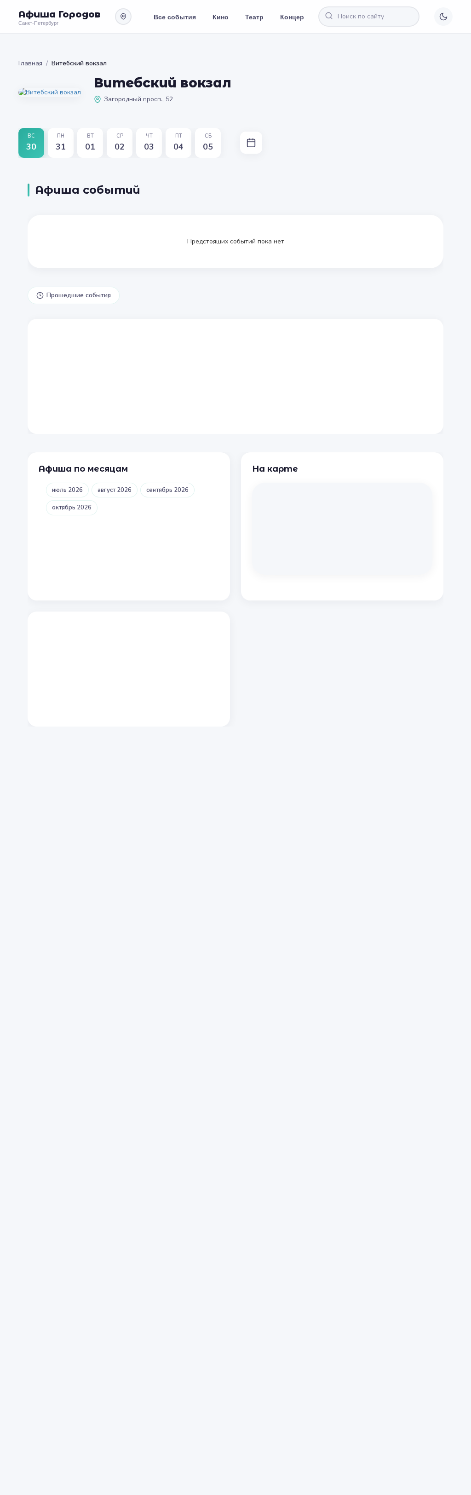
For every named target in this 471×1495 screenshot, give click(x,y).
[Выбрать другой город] (123, 16)
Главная (30, 63)
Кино (221, 16)
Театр (254, 16)
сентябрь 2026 (167, 490)
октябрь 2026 (72, 507)
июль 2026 (67, 490)
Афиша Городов (59, 14)
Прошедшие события (78, 295)
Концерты (296, 16)
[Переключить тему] (443, 16)
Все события (175, 16)
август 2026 (115, 490)
